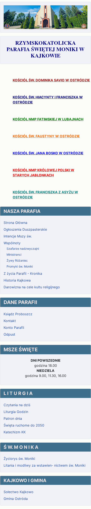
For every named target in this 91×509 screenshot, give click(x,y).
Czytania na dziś (17, 405)
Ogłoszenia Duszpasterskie (25, 229)
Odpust (9, 334)
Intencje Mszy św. (18, 236)
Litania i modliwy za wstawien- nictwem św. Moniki (44, 465)
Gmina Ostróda (16, 498)
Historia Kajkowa (17, 280)
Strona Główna (15, 222)
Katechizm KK (15, 432)
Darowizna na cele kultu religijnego (32, 287)
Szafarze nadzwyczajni (23, 248)
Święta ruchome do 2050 (24, 425)
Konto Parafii (14, 327)
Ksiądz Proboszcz (18, 314)
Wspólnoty (12, 243)
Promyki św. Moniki (20, 266)
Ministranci (14, 254)
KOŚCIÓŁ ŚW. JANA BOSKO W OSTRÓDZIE (48, 153)
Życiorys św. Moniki (19, 458)
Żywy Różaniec (17, 260)
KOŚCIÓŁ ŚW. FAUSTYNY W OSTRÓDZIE (46, 136)
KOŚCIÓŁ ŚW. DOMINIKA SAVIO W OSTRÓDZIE (51, 80)
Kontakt (10, 321)
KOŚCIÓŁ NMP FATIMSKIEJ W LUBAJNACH (48, 119)
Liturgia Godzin (16, 412)
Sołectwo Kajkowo (18, 492)
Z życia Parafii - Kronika (23, 273)
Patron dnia (13, 418)
